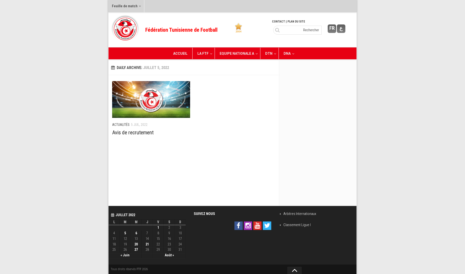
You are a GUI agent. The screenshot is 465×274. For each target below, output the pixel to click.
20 (136, 244)
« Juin (125, 255)
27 (136, 249)
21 (147, 244)
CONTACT (278, 21)
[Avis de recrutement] (151, 99)
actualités (121, 125)
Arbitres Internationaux (299, 214)
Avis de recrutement (133, 132)
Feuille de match (125, 6)
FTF (139, 269)
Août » (169, 255)
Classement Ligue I (297, 225)
